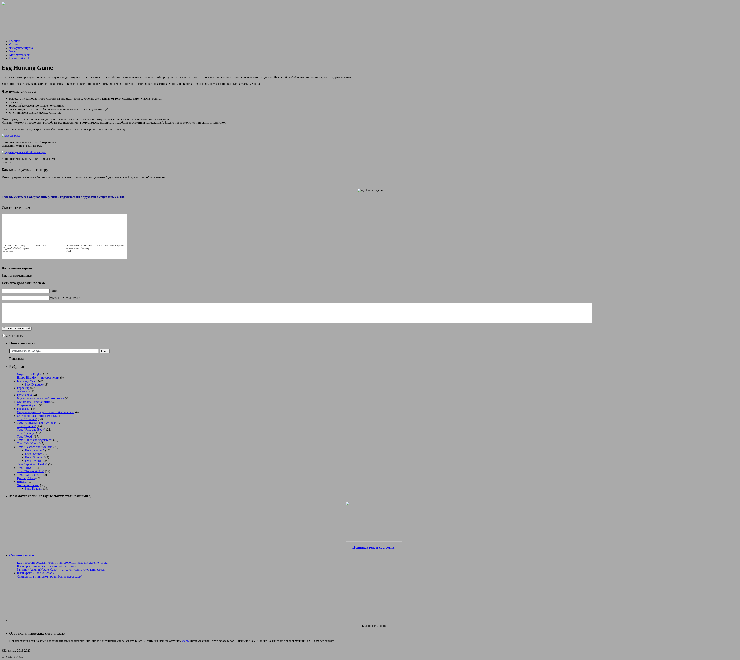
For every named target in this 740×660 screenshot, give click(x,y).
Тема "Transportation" (30, 471)
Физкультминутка (21, 48)
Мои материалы (19, 54)
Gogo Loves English (29, 374)
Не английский (19, 58)
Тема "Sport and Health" (32, 464)
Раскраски (23, 408)
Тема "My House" (28, 443)
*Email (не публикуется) (66, 297)
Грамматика (25, 395)
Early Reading (33, 488)
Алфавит (23, 391)
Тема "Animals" (27, 419)
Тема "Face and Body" (31, 429)
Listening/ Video (27, 381)
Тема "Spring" (34, 453)
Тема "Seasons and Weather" (35, 447)
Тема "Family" (26, 433)
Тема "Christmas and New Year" (37, 422)
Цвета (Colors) (26, 478)
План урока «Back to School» (36, 573)
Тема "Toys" (25, 467)
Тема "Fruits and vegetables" (34, 440)
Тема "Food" (25, 436)
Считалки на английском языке (37, 415)
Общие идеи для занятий (33, 401)
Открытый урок (27, 405)
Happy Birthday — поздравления (38, 377)
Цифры (22, 481)
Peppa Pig (23, 388)
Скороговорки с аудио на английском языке (45, 412)
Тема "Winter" (34, 460)
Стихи (13, 44)
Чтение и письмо (28, 485)
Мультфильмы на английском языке (40, 398)
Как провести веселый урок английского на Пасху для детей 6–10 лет (62, 562)
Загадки (14, 51)
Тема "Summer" (35, 457)
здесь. (185, 640)
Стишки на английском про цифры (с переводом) (49, 576)
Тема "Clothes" (26, 426)
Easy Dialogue (34, 384)
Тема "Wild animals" (30, 474)
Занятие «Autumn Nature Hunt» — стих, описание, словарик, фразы (61, 569)
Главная (14, 41)
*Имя (53, 290)
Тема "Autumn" (35, 450)
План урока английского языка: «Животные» (46, 566)
